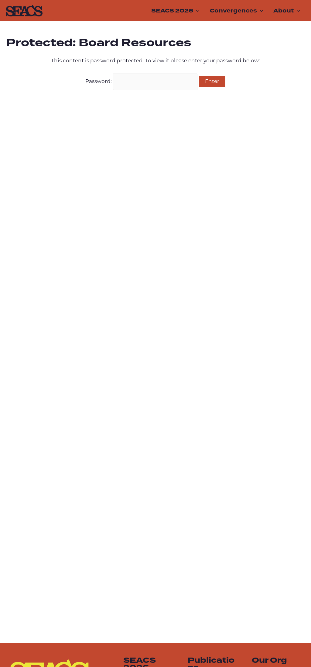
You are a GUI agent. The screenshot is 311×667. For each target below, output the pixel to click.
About (283, 11)
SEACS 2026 (172, 11)
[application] (196, 10)
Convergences (233, 11)
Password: (99, 81)
